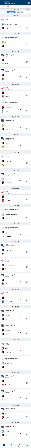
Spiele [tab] (23, 6)
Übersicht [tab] (8, 6)
